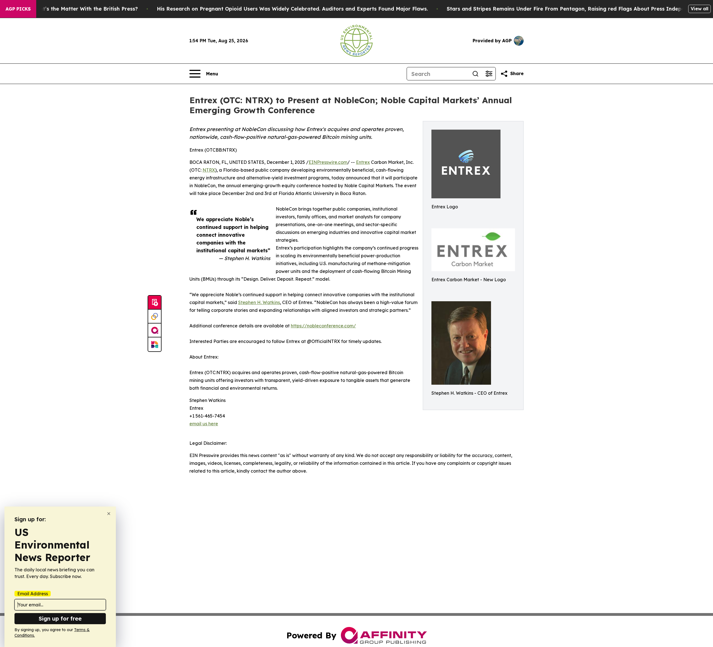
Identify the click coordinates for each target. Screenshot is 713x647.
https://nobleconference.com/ (323, 326)
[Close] (108, 513)
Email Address (32, 593)
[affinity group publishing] (154, 330)
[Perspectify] (154, 317)
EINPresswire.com (328, 162)
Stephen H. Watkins (259, 302)
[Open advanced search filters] (488, 73)
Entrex (363, 162)
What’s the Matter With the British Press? (84, 9)
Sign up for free (60, 618)
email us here (203, 423)
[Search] (475, 73)
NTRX (208, 170)
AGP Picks (18, 9)
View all (699, 8)
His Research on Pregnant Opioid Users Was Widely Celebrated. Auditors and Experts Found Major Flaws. (292, 9)
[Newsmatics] (154, 344)
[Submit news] (154, 303)
